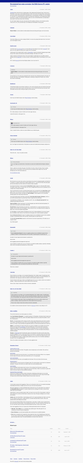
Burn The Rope (28, 97)
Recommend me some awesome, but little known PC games (30, 4)
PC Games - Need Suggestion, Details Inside (19, 445)
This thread (12, 12)
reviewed (44, 48)
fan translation (22, 326)
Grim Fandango (13, 366)
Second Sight (30, 52)
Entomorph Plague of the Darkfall (16, 372)
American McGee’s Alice (14, 348)
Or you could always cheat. (15, 172)
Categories (15, 458)
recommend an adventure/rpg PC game (18, 440)
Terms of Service (26, 458)
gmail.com (19, 57)
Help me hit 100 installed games (16, 431)
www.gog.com (19, 48)
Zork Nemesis (12, 353)
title (31, 48)
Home (11, 458)
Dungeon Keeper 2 (13, 361)
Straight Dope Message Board (6, 1)
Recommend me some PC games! (17, 449)
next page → (12, 422)
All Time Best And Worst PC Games (17, 435)
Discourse (16, 461)
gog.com (17, 60)
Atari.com (33, 305)
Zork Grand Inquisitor (14, 357)
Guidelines (20, 458)
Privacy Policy (33, 458)
